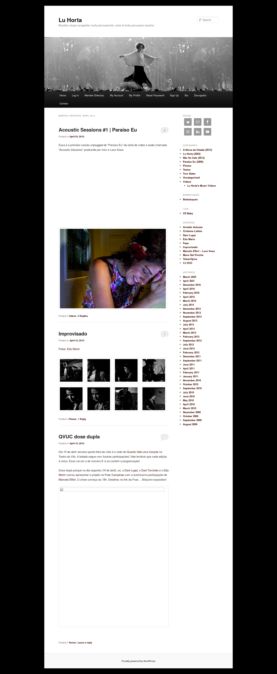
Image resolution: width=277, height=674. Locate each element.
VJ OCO (187, 263)
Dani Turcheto (149, 470)
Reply (82, 419)
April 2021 (189, 281)
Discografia (200, 95)
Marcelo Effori (67, 479)
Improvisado (73, 333)
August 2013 (190, 320)
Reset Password (155, 95)
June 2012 (189, 348)
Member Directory (94, 95)
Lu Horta (70, 20)
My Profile (134, 95)
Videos (72, 316)
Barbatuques (190, 199)
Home (63, 95)
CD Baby (188, 213)
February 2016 (191, 292)
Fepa (186, 243)
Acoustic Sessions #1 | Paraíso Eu (98, 129)
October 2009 (190, 416)
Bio (186, 95)
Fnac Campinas (114, 475)
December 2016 (192, 284)
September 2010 (192, 388)
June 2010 (189, 396)
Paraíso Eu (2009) (193, 161)
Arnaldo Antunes (193, 227)
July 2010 (188, 392)
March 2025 (189, 277)
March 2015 (189, 301)
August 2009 (190, 424)
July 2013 (188, 324)
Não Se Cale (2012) (194, 157)
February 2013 (191, 336)
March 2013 (189, 332)
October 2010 (190, 384)
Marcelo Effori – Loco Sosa (199, 251)
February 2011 (191, 372)
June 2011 (189, 364)
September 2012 (192, 340)
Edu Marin (189, 239)
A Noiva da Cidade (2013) (197, 150)
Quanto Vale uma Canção (143, 452)
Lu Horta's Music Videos (201, 185)
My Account (116, 95)
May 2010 (188, 400)
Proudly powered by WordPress (138, 661)
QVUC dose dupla (79, 436)
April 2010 (189, 404)
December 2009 (192, 412)
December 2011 (192, 356)
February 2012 (191, 352)
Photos (72, 419)
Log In (75, 95)
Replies (83, 316)
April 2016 (189, 288)
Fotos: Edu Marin (69, 349)
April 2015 (189, 297)
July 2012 (188, 344)
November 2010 (192, 380)
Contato (64, 103)
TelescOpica (190, 259)
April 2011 (189, 368)
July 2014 (188, 304)
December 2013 (192, 308)
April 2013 (189, 328)
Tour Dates (189, 173)
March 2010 (189, 408)
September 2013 (192, 316)
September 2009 (192, 420)
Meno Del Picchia (193, 255)
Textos (72, 642)
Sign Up (174, 95)
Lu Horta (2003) (191, 153)
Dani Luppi (131, 470)
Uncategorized (191, 177)
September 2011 (192, 360)
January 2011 (190, 376)
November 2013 (192, 312)
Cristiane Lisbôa (192, 231)
